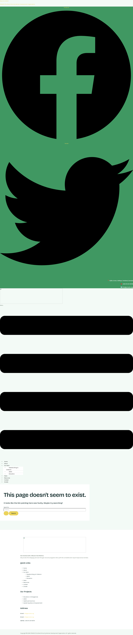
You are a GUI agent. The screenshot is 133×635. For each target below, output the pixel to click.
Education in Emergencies (30, 597)
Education (12, 474)
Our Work (6, 465)
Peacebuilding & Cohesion (12, 468)
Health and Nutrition (29, 601)
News (5, 476)
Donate (6, 482)
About (6, 463)
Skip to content (4, 1)
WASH (10, 471)
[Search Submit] (6, 513)
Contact (6, 480)
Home (6, 461)
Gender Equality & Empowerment (32, 603)
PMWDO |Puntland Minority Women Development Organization (17, 4)
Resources (7, 478)
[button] (66, 381)
